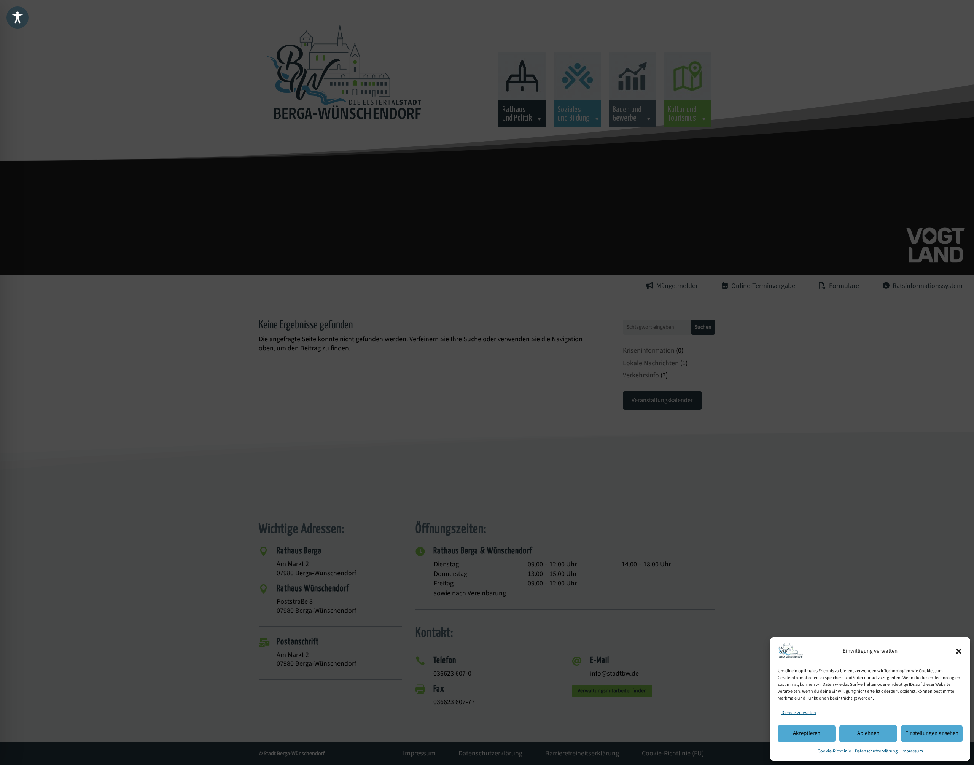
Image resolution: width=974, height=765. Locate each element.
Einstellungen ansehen (931, 733)
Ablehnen (868, 733)
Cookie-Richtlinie (834, 751)
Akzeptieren (806, 733)
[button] (959, 651)
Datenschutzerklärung (876, 751)
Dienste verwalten (798, 712)
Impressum (912, 751)
